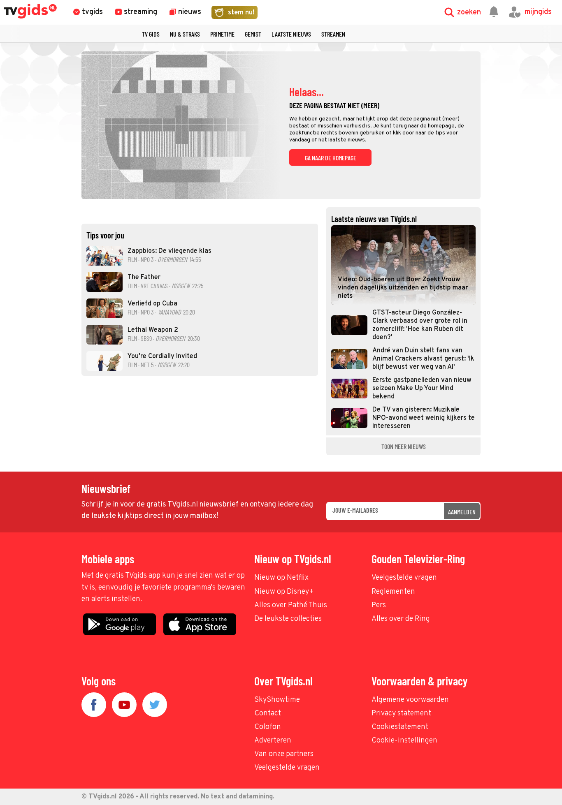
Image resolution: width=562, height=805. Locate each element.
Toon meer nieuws (403, 446)
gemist (253, 34)
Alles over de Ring (401, 619)
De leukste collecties (288, 619)
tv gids (151, 34)
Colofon (267, 727)
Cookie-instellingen (404, 740)
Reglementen (393, 592)
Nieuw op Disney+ (284, 592)
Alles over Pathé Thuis (290, 605)
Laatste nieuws (291, 34)
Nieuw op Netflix (281, 578)
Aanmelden (462, 512)
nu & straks (185, 34)
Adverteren (272, 740)
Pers (379, 605)
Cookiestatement (400, 727)
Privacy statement (401, 713)
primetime (222, 34)
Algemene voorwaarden (410, 700)
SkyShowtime (277, 700)
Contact (267, 713)
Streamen (333, 34)
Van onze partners (284, 754)
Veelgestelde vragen (404, 578)
